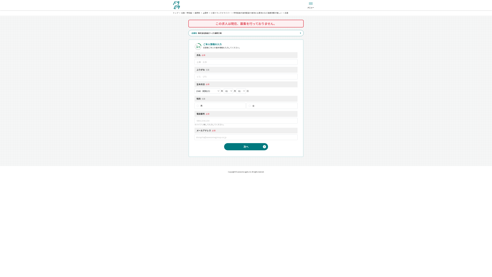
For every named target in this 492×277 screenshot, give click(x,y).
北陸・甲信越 (186, 13)
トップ (175, 13)
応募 (286, 13)
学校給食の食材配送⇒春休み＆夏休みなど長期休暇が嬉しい (257, 13)
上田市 (205, 13)
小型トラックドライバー (221, 13)
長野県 (197, 13)
